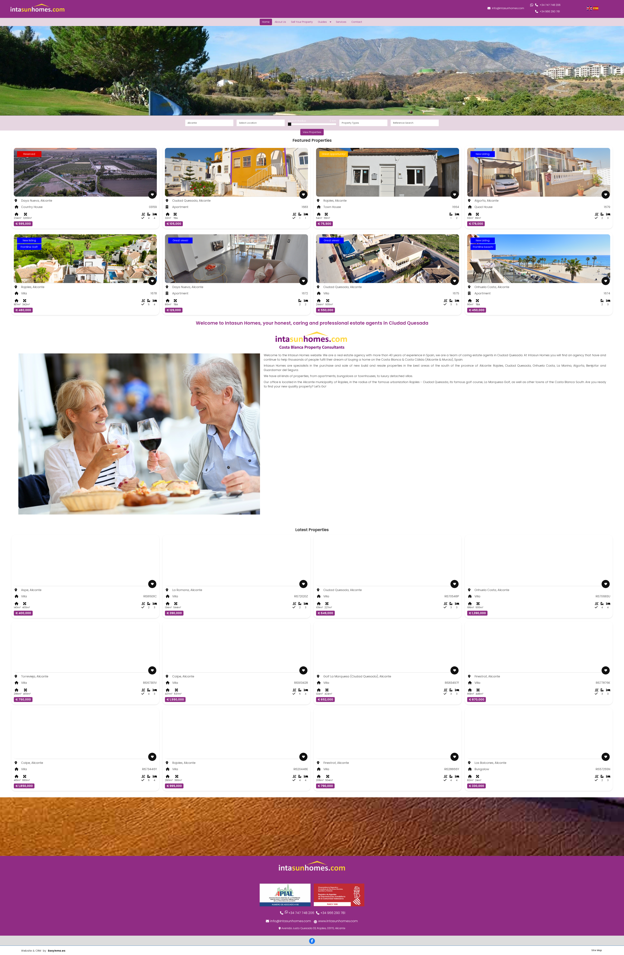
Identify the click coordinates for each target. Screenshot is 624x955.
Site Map (597, 950)
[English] (589, 8)
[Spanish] (596, 8)
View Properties (312, 132)
